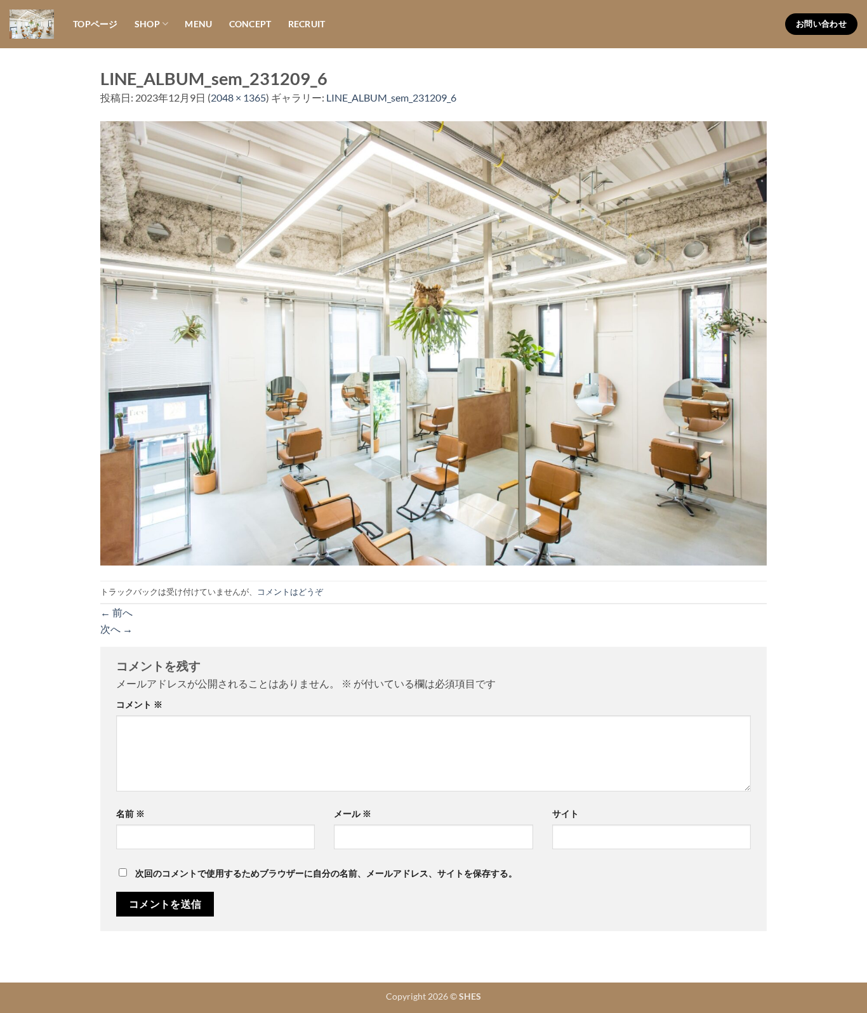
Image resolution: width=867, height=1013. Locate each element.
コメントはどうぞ (290, 591)
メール (352, 813)
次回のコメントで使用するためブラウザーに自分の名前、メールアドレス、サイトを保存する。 (326, 873)
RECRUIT (307, 23)
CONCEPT (250, 23)
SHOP (147, 23)
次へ (116, 629)
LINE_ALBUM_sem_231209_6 (391, 97)
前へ (116, 612)
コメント (139, 704)
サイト (565, 813)
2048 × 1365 (238, 97)
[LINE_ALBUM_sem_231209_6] (433, 342)
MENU (198, 23)
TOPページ (95, 23)
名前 (130, 813)
